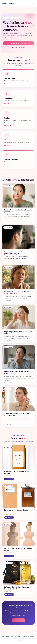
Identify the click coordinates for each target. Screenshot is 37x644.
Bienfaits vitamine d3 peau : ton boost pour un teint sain (17, 293)
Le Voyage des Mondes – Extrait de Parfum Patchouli (16, 588)
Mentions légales (6, 638)
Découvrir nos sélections (18, 43)
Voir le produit (9, 479)
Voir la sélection (18, 620)
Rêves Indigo (8, 3)
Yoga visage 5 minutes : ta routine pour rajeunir (18, 332)
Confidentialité (16, 638)
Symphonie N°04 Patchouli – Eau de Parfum (17, 472)
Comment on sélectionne (28, 638)
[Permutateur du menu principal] (33, 3)
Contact (18, 640)
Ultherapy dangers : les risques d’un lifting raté (17, 372)
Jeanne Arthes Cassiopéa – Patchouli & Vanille (18, 549)
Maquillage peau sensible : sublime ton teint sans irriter (18, 414)
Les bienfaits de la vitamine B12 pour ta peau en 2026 (18, 211)
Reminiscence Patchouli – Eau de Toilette (16, 511)
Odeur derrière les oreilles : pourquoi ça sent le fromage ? (17, 253)
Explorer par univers (18, 47)
